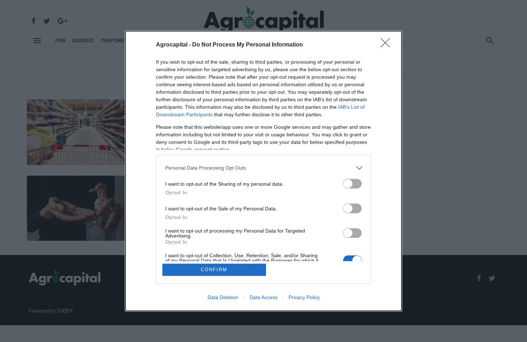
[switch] (352, 184)
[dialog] (263, 171)
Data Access (263, 297)
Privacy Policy (304, 297)
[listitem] (263, 168)
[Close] (387, 45)
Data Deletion (223, 297)
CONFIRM (214, 269)
